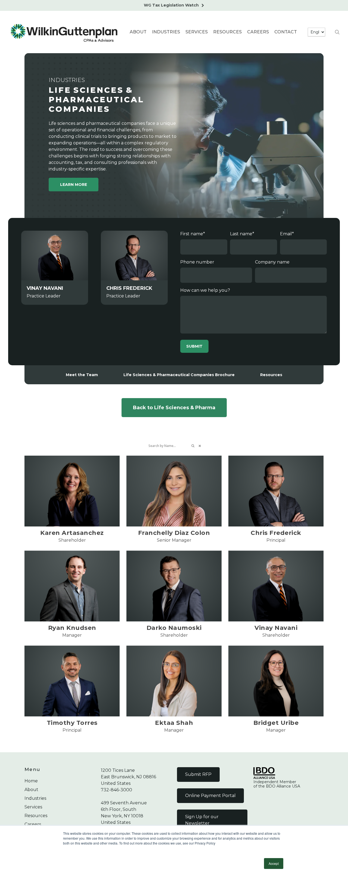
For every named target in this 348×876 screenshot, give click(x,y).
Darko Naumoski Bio (174, 585)
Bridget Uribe (276, 680)
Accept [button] (274, 863)
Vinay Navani (276, 585)
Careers (32, 824)
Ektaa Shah (174, 722)
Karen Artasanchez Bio (72, 490)
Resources (35, 815)
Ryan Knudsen (72, 585)
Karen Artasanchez (72, 533)
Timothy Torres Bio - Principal (72, 680)
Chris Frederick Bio (276, 490)
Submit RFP (198, 774)
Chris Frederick (276, 533)
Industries (35, 798)
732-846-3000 (116, 789)
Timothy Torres (72, 722)
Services (33, 807)
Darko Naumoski (174, 627)
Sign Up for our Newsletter (202, 820)
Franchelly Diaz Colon (174, 490)
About (31, 789)
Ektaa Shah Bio (174, 680)
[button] (73, 184)
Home (31, 780)
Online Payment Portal (210, 795)
